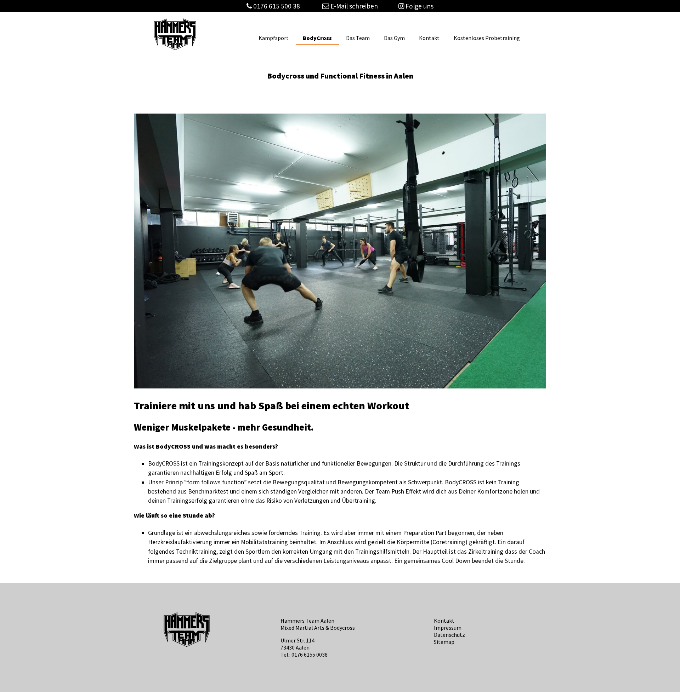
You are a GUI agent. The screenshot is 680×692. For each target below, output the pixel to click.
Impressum (447, 627)
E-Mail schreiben (353, 6)
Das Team (358, 37)
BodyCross (317, 37)
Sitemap (444, 641)
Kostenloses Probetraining (487, 37)
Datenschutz (449, 634)
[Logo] (175, 49)
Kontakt (429, 37)
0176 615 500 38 (276, 6)
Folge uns (419, 6)
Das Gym (394, 37)
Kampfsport (274, 37)
